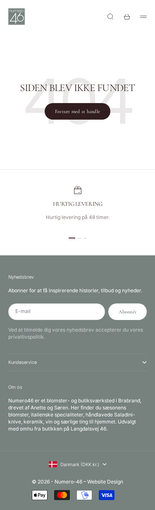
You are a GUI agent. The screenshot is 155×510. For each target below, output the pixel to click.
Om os (15, 387)
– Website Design (103, 482)
